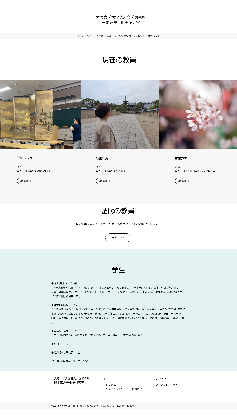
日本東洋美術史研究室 (121, 22)
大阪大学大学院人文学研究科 (121, 17)
